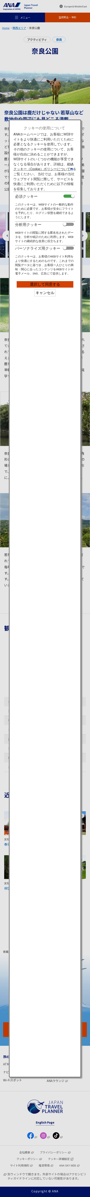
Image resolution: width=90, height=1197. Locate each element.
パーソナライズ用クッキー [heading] (37, 248)
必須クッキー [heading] (26, 196)
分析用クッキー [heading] (28, 224)
